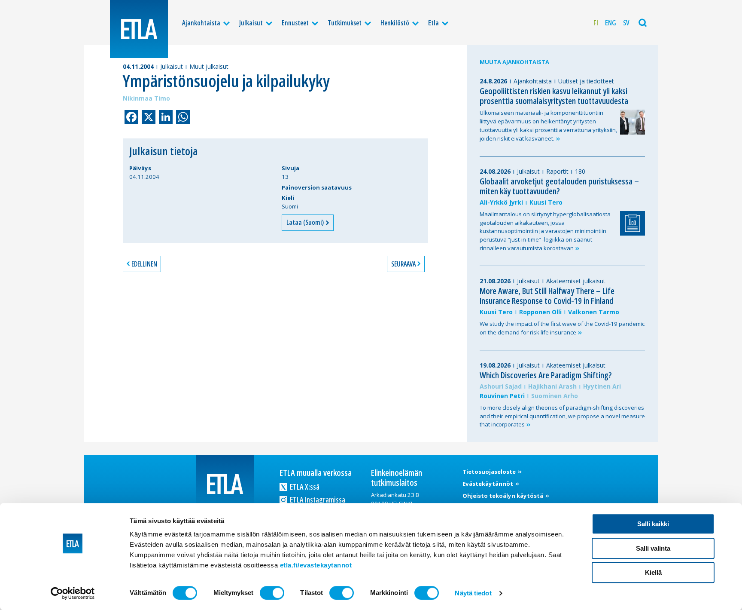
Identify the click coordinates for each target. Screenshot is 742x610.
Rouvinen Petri (502, 396)
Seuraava (403, 264)
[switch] (272, 593)
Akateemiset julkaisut (575, 281)
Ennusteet (295, 23)
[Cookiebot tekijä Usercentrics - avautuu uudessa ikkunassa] (72, 593)
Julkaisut (251, 23)
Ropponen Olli (540, 312)
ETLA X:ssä (304, 486)
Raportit (557, 171)
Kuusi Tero (546, 202)
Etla (433, 23)
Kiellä (653, 572)
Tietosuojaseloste (489, 471)
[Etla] (139, 29)
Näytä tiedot (473, 593)
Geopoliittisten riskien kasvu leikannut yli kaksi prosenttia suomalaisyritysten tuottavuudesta (554, 96)
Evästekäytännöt (488, 483)
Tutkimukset (345, 23)
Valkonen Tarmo (593, 312)
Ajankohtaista (201, 23)
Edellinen (144, 264)
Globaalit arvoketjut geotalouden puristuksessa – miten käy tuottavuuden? (559, 186)
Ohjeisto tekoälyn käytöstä (503, 496)
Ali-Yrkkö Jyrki (501, 202)
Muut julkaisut (208, 66)
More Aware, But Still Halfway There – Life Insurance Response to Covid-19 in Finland (547, 296)
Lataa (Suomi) (305, 222)
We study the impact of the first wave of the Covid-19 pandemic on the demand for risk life (562, 328)
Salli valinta (653, 548)
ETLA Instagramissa (317, 499)
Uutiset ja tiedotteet (586, 81)
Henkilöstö (394, 23)
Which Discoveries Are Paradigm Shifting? (546, 375)
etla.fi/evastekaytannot (316, 565)
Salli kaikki (653, 523)
